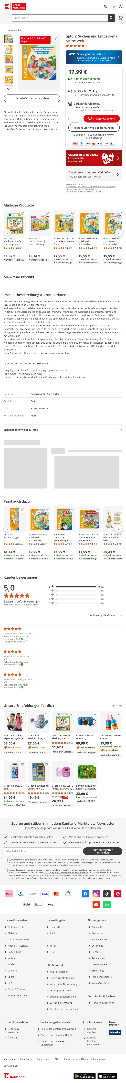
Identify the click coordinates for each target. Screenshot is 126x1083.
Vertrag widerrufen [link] (60, 990)
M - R (53, 945)
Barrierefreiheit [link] (11, 1065)
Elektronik (13, 933)
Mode (11, 964)
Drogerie (12, 970)
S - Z (52, 951)
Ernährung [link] (98, 970)
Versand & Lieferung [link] (61, 1002)
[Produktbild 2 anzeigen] (8, 49)
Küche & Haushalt (18, 945)
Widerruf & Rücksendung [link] (64, 984)
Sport (11, 976)
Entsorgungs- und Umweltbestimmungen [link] (84, 1058)
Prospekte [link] (97, 933)
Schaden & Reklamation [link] (63, 996)
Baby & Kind (14, 951)
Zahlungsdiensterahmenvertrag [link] (58, 1028)
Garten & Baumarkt (18, 939)
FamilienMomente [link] (102, 976)
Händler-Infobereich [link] (103, 1002)
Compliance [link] (26, 1058)
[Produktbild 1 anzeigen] (8, 39)
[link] (105, 6)
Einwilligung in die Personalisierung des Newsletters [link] (66, 872)
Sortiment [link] (97, 945)
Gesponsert (8, 238)
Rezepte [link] (96, 951)
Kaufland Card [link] (100, 939)
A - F (52, 933)
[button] (76, 586)
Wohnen (12, 958)
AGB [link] (57, 1058)
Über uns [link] (13, 1037)
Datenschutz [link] (43, 1058)
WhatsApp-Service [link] (102, 983)
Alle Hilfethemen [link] (59, 971)
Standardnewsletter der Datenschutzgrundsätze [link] (57, 862)
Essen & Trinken (17, 989)
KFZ (10, 983)
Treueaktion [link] (98, 958)
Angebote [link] (97, 927)
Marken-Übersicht (18, 995)
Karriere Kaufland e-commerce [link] (93, 1041)
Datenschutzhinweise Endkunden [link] (52, 1043)
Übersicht (55, 927)
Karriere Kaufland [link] (92, 1030)
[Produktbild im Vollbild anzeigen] (39, 62)
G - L (52, 939)
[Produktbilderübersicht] (9, 62)
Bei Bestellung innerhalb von (96, 94)
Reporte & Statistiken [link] (13, 1030)
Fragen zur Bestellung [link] (62, 977)
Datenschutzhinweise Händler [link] (57, 1035)
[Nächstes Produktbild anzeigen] (8, 89)
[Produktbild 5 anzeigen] (8, 79)
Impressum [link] (9, 1058)
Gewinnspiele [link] (99, 964)
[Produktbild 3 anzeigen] (8, 59)
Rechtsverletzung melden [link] (64, 1009)
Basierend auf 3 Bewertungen (22, 601)
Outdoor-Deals (16, 927)
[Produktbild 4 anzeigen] (8, 69)
